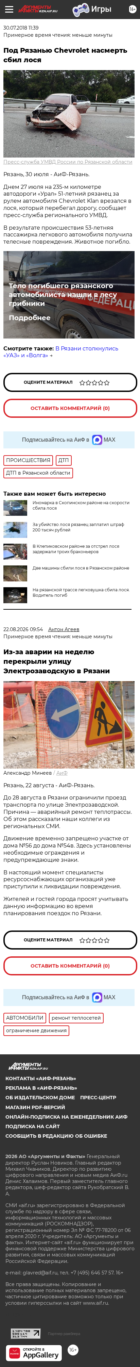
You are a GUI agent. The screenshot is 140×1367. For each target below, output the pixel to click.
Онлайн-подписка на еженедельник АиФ (66, 1117)
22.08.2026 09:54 (23, 629)
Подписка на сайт (32, 1126)
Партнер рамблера (64, 1334)
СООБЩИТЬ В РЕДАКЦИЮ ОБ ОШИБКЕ (56, 1136)
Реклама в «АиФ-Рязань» (41, 1088)
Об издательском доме (40, 1097)
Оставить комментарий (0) (70, 408)
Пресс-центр (98, 1097)
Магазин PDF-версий (35, 1107)
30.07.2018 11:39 (21, 28)
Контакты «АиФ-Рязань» (40, 1078)
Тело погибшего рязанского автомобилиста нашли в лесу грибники (63, 295)
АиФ (62, 773)
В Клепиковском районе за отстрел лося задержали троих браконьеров (76, 549)
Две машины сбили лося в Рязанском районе (81, 568)
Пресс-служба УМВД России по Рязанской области (68, 162)
